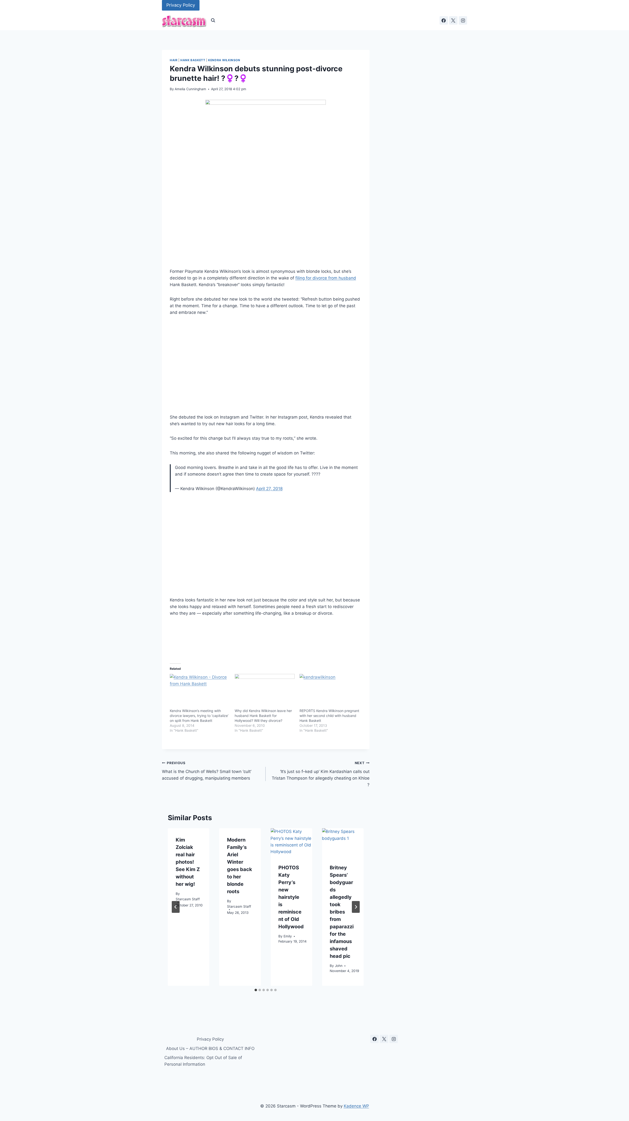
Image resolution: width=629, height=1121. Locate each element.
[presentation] (291, 842)
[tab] (256, 990)
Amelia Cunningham (190, 89)
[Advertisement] (266, 365)
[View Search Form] (213, 20)
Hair (173, 60)
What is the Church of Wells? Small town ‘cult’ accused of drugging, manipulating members (206, 771)
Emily (288, 936)
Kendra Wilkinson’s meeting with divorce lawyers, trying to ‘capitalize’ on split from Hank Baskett (199, 716)
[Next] (356, 907)
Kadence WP (356, 1106)
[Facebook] (444, 20)
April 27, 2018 (269, 488)
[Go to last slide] (176, 907)
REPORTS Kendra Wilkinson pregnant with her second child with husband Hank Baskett (329, 716)
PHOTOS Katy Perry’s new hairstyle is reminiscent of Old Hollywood (291, 897)
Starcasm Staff (188, 899)
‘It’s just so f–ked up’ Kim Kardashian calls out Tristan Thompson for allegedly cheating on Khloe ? (320, 774)
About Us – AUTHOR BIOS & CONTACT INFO (210, 1048)
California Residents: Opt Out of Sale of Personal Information (203, 1061)
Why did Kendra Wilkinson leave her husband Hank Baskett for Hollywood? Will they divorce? (263, 716)
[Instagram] (463, 20)
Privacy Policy (180, 5)
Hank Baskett (192, 60)
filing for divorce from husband (325, 278)
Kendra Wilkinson (224, 60)
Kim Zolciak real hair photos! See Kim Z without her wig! (188, 862)
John (339, 965)
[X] (453, 20)
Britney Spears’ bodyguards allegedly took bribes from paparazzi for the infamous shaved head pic (342, 912)
